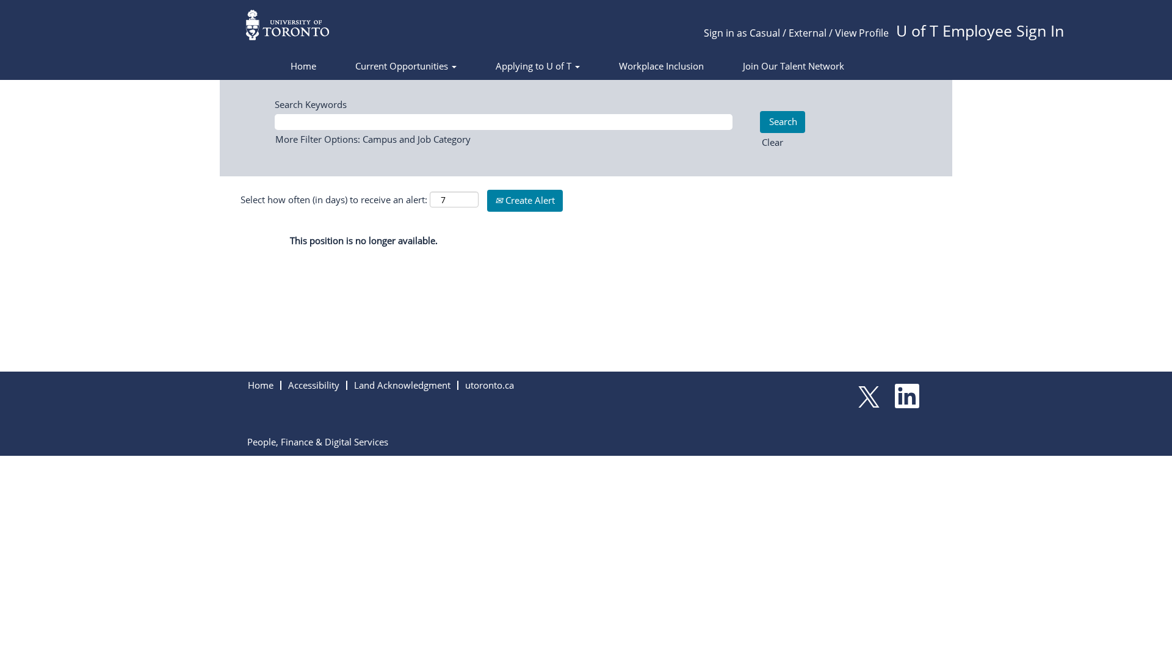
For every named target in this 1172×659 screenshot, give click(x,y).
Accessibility (313, 385)
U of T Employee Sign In (980, 30)
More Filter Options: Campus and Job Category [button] (373, 139)
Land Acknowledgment (402, 385)
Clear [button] (772, 142)
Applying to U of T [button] (535, 66)
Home (303, 66)
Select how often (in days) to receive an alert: (334, 199)
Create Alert (529, 200)
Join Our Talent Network (793, 66)
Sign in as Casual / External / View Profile (796, 33)
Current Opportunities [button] (402, 66)
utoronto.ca (489, 385)
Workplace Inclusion (661, 66)
